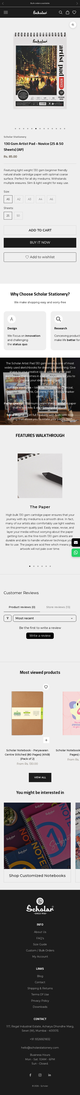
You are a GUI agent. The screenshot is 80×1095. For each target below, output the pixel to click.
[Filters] (8, 618)
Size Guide (40, 944)
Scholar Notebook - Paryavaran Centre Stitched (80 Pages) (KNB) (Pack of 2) (27, 754)
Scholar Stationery (15, 137)
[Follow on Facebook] (30, 1075)
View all (40, 777)
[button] (46, 687)
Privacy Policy (40, 1000)
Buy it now (40, 242)
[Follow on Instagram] (40, 1075)
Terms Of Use (40, 994)
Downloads (40, 1007)
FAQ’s (40, 938)
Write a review (40, 635)
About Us (40, 932)
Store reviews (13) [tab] (58, 607)
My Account (40, 956)
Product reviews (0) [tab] (22, 607)
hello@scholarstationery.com (40, 1047)
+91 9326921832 (40, 1039)
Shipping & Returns (40, 988)
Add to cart (40, 230)
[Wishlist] (74, 12)
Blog (40, 976)
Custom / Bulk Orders (40, 950)
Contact (40, 982)
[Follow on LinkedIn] (50, 1075)
